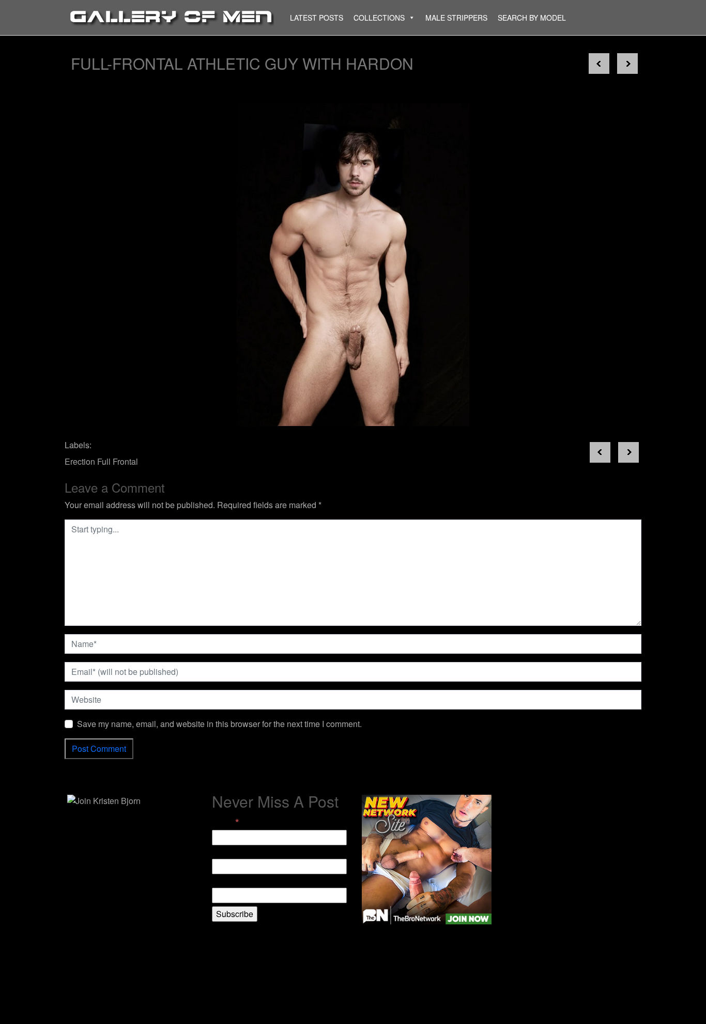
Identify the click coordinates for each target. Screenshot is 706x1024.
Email (225, 822)
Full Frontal (117, 461)
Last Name (232, 881)
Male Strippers (456, 17)
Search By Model (532, 17)
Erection (80, 461)
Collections (379, 17)
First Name (232, 852)
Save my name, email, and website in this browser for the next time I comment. (219, 724)
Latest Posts (316, 17)
